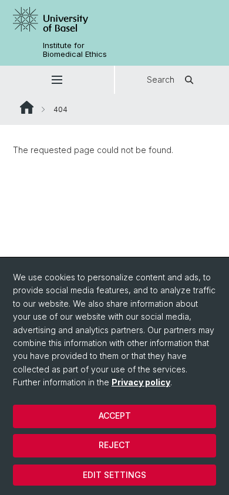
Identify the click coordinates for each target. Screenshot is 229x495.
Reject (114, 445)
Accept (115, 416)
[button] (57, 80)
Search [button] (160, 79)
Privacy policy (141, 382)
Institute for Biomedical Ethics (75, 50)
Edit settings (114, 475)
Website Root (26, 107)
